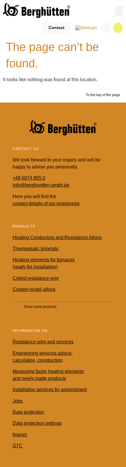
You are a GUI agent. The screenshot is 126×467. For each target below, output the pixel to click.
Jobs (18, 400)
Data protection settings (37, 423)
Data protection (28, 412)
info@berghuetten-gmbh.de (41, 185)
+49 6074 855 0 (29, 177)
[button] (119, 11)
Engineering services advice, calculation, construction (43, 357)
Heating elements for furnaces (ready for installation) (44, 263)
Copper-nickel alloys (34, 289)
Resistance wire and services (43, 341)
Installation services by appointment (50, 389)
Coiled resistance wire (36, 278)
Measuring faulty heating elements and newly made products (48, 375)
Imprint (20, 434)
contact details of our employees (46, 203)
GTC (18, 445)
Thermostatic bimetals (35, 248)
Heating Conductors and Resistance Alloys (57, 237)
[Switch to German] (86, 28)
